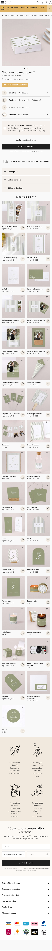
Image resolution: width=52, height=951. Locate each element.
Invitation (5, 289)
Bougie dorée (32, 601)
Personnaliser (26, 147)
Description (13, 172)
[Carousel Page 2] (27, 68)
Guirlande (5, 445)
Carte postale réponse (35, 289)
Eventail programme (34, 414)
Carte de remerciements (10, 320)
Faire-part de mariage (9, 226)
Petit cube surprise (9, 663)
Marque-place (7, 507)
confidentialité (36, 868)
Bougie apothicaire (34, 632)
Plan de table (6, 601)
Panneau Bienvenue (9, 476)
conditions (46, 868)
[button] (49, 8)
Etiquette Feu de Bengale (11, 414)
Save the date (32, 258)
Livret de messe (33, 445)
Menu (4, 538)
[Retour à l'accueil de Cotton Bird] (8, 3)
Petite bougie (6, 632)
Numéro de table (8, 570)
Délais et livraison (15, 188)
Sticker (4, 730)
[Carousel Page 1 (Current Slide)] (24, 68)
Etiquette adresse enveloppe (33, 698)
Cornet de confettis (34, 382)
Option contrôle (14, 180)
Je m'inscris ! (26, 863)
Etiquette (5, 697)
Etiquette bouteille (33, 476)
